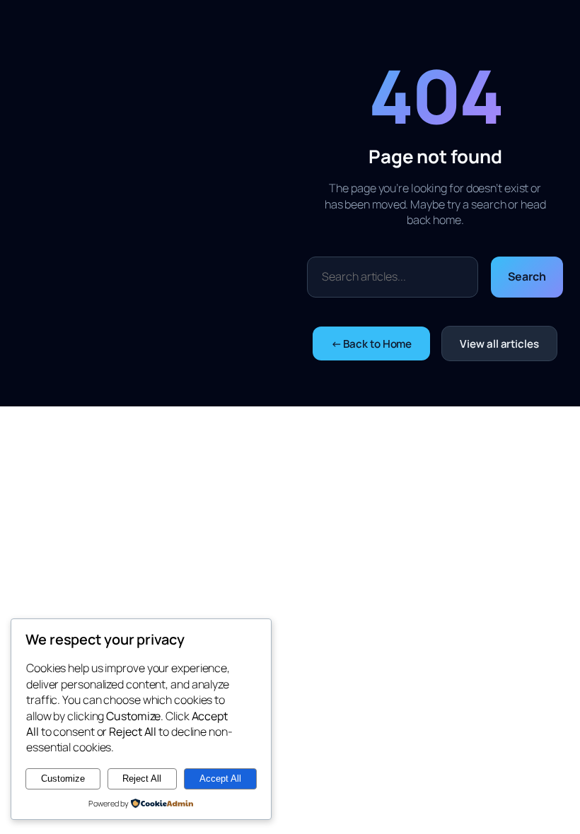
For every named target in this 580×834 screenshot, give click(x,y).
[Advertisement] (162, 204)
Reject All (141, 778)
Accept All (220, 778)
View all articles (499, 343)
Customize (63, 778)
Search (527, 276)
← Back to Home (371, 343)
